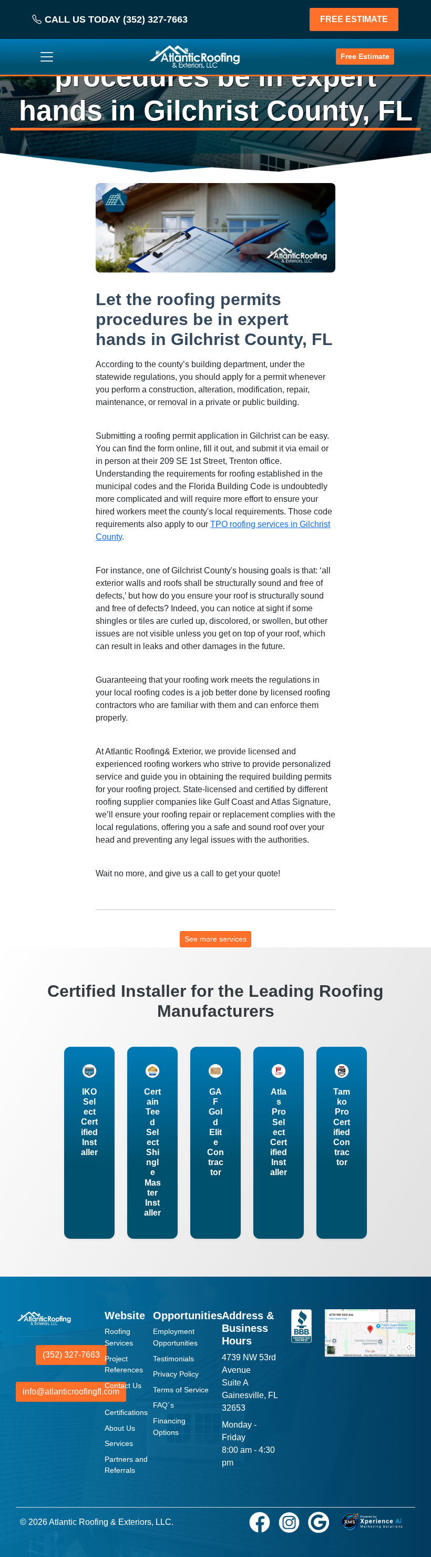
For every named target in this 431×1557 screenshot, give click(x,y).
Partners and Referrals (126, 1465)
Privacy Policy (176, 1374)
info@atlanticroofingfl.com (71, 1391)
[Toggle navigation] (47, 57)
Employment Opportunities (175, 1337)
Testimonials (173, 1358)
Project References (124, 1364)
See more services (215, 939)
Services (119, 1443)
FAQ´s (163, 1405)
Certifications (126, 1412)
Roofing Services (119, 1337)
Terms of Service (181, 1390)
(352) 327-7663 (71, 1354)
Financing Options (169, 1427)
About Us (120, 1428)
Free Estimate (365, 56)
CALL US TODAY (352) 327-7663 (115, 19)
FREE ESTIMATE (354, 19)
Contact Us (123, 1385)
